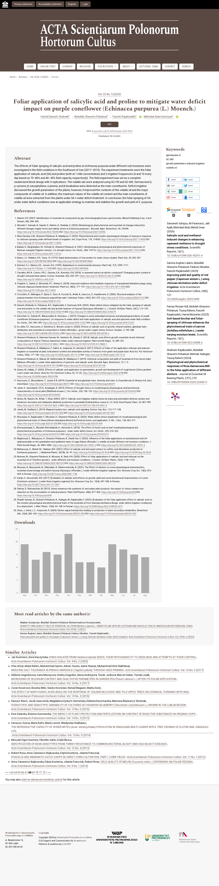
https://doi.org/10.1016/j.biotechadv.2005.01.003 (61, 513)
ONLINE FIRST (48, 66)
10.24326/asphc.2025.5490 (183, 299)
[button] (174, 179)
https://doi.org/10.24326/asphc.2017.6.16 (60, 354)
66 (22, 772)
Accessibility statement (50, 4)
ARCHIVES (85, 66)
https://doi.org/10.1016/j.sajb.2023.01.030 (37, 423)
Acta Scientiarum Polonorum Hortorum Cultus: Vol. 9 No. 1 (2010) (49, 765)
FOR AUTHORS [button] (106, 66)
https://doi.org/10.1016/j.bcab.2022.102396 (38, 232)
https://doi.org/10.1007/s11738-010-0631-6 (38, 405)
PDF (109, 124)
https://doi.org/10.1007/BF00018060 (34, 261)
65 (19, 772)
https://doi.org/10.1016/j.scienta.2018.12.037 (64, 322)
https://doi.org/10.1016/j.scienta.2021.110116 (119, 250)
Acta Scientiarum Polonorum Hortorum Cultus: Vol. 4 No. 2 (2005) (49, 661)
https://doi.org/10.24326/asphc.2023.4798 (103, 373)
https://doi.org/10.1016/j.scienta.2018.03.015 (38, 434)
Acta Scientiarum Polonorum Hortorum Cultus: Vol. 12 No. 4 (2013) (50, 748)
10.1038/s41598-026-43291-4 (184, 255)
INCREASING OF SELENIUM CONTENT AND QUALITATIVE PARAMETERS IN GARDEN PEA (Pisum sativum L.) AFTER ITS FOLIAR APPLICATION (93, 679)
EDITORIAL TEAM (148, 66)
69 (33, 772)
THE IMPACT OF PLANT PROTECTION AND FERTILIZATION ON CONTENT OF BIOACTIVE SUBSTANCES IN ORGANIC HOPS (123, 713)
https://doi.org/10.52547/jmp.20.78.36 (91, 452)
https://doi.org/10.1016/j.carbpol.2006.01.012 (123, 297)
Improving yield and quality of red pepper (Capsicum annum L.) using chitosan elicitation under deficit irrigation (74, 636)
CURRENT (67, 66)
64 (15, 772)
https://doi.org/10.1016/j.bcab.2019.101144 (38, 365)
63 (11, 772)
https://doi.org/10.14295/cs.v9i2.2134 (35, 279)
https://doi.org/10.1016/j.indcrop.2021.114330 (123, 239)
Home (12, 77)
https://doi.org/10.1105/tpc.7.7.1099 (34, 268)
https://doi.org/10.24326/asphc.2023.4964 (112, 131)
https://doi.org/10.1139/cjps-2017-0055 (36, 290)
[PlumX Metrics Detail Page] (175, 396)
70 (36, 772)
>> (49, 772)
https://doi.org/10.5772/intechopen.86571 (49, 384)
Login (85, 4)
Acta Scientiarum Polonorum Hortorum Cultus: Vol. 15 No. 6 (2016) (50, 709)
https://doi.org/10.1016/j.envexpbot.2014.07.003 (40, 413)
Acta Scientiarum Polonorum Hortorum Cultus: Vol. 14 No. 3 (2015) (50, 718)
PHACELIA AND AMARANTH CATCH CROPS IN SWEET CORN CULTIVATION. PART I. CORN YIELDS (68, 757)
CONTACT (170, 66)
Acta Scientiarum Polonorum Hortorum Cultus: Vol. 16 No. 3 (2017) (164, 670)
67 (26, 772)
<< (6, 772)
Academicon (80, 840)
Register (72, 4)
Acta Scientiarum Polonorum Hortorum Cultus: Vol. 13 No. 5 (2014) (51, 735)
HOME (30, 66)
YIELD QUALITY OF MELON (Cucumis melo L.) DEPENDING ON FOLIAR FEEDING (146, 761)
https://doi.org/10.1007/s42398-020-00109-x (39, 333)
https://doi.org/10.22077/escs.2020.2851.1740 (54, 474)
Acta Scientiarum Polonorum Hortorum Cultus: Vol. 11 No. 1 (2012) (166, 757)
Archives (23, 77)
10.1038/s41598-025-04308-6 (184, 342)
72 (44, 772)
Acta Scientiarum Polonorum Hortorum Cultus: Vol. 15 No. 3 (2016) (50, 696)
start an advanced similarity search (42, 779)
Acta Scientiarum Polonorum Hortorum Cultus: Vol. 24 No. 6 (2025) (161, 636)
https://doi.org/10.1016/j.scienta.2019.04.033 (114, 391)
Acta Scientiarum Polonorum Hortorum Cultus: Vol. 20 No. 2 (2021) (53, 629)
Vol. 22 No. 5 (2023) (39, 77)
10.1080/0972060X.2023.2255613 (187, 382)
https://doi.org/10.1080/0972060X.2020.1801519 (40, 463)
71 (40, 772)
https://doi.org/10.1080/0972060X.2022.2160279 (40, 312)
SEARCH (186, 66)
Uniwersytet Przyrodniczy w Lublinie (74, 837)
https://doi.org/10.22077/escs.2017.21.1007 (38, 484)
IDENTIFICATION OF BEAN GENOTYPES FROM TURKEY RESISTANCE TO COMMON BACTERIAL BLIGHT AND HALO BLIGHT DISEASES (89, 743)
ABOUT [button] (127, 66)
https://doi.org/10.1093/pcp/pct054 (118, 492)
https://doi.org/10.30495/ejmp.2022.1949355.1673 (98, 506)
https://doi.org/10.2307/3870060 (72, 268)
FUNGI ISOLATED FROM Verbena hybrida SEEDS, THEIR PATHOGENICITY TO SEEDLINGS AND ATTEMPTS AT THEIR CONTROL (122, 657)
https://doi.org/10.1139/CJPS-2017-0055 (106, 286)
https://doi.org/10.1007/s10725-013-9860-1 (38, 344)
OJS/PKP (66, 844)
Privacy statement (23, 4)
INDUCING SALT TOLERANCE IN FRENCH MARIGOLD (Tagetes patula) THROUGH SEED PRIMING (67, 670)
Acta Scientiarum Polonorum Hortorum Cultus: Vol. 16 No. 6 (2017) (50, 683)
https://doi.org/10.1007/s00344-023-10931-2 (74, 445)
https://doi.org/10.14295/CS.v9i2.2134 (98, 276)
